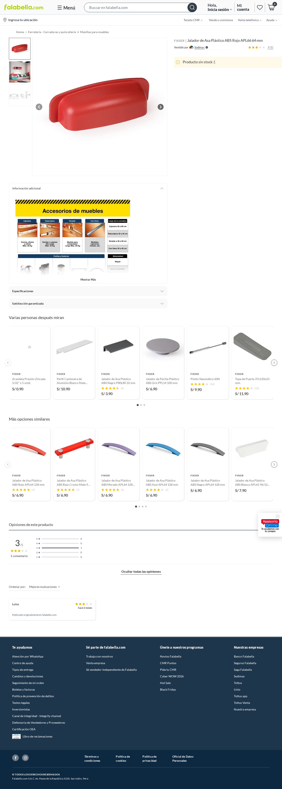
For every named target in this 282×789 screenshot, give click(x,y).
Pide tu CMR (168, 669)
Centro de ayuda (22, 663)
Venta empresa (95, 663)
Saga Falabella (243, 669)
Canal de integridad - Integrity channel (36, 716)
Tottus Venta (242, 702)
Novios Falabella (170, 656)
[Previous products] (8, 363)
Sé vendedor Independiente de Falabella (111, 669)
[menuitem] (190, 20)
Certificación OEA (24, 729)
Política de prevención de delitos (33, 696)
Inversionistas (21, 709)
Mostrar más (88, 279)
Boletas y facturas (23, 689)
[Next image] (160, 107)
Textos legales (21, 702)
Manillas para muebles (94, 32)
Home (20, 32)
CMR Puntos (168, 663)
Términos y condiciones (92, 758)
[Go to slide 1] (138, 405)
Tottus (238, 683)
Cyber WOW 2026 (172, 676)
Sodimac (239, 676)
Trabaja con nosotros (99, 656)
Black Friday (168, 689)
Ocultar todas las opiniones (141, 571)
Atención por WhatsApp (27, 656)
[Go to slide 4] (146, 506)
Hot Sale (165, 683)
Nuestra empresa (245, 709)
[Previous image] (39, 107)
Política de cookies (123, 758)
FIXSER (179, 40)
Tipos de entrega (22, 669)
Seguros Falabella (245, 663)
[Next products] (274, 363)
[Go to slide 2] (141, 405)
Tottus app (240, 696)
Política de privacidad (149, 758)
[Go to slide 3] (144, 405)
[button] (140, 7)
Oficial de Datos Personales (182, 758)
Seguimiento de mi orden (28, 683)
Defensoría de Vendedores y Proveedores (38, 722)
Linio (237, 689)
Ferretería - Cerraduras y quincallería (52, 32)
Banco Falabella (244, 656)
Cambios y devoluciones (27, 676)
